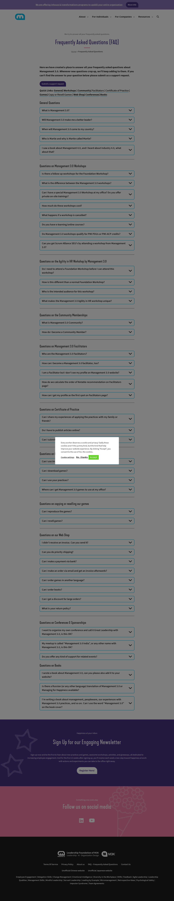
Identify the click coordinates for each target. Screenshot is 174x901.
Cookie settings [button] (67, 457)
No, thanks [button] (82, 457)
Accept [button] (93, 457)
